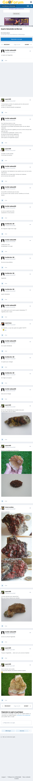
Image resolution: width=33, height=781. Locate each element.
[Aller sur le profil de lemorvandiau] (2, 508)
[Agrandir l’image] (4, 329)
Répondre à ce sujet (16, 39)
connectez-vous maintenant (23, 715)
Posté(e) (10, 52)
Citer (6, 60)
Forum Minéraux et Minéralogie (17, 34)
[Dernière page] (31, 44)
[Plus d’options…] (30, 51)
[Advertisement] (16, 80)
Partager (8, 730)
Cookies (16, 778)
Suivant (27, 44)
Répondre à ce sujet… (10, 722)
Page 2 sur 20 (17, 44)
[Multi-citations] (2, 60)
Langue (4, 777)
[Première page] (2, 44)
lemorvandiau (9, 507)
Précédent (7, 44)
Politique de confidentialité (14, 777)
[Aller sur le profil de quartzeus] (2, 323)
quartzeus (8, 323)
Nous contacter (26, 777)
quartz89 (8, 99)
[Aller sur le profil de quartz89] (2, 100)
